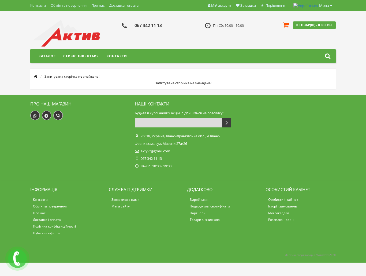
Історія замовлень (282, 206)
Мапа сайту (120, 206)
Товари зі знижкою (205, 219)
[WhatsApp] (35, 115)
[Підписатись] (226, 122)
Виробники (199, 199)
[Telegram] (46, 115)
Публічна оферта (46, 233)
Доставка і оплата (124, 5)
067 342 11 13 (148, 25)
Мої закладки (278, 213)
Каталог (47, 56)
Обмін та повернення (69, 5)
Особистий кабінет (283, 199)
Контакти (38, 5)
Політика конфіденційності (54, 226)
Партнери (198, 213)
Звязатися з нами (125, 199)
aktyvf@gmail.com (155, 151)
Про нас (97, 5)
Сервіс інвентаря (81, 56)
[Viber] (58, 115)
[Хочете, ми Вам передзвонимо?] (17, 259)
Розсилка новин (281, 219)
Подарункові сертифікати (210, 206)
